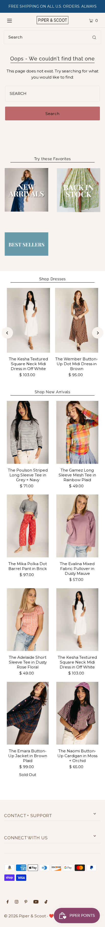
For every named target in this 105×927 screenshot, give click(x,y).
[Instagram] (16, 902)
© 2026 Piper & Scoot (25, 915)
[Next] (97, 333)
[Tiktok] (46, 902)
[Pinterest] (25, 902)
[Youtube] (35, 902)
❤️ (51, 915)
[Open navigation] (15, 20)
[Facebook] (8, 902)
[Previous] (7, 333)
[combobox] (52, 37)
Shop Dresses (52, 279)
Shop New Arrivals (52, 392)
